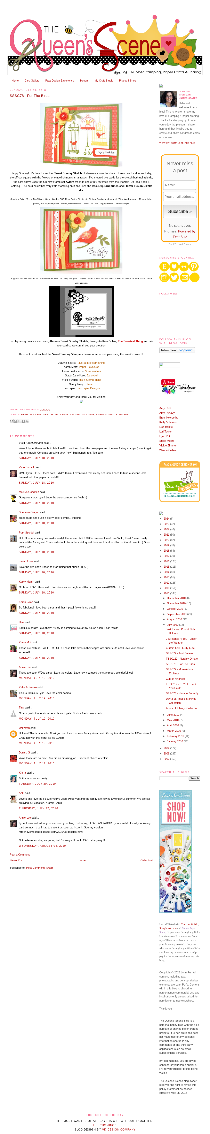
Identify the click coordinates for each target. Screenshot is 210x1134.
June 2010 (173, 714)
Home (15, 80)
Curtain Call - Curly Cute (180, 648)
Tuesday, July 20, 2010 (37, 783)
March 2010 (174, 730)
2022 (167, 529)
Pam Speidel (26, 532)
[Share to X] (19, 421)
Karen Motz (26, 642)
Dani (21, 622)
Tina (21, 707)
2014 (167, 572)
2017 (167, 556)
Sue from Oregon (29, 512)
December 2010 (176, 598)
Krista (22, 772)
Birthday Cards (31, 414)
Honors (84, 80)
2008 (167, 753)
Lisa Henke (166, 426)
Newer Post (16, 860)
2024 (167, 518)
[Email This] (11, 421)
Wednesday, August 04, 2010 (42, 845)
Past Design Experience (59, 80)
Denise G (24, 752)
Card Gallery (32, 80)
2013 (167, 577)
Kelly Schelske (28, 687)
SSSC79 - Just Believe (179, 653)
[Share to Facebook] (23, 421)
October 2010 (175, 608)
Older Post (146, 860)
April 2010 (173, 725)
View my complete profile (177, 143)
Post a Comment (20, 854)
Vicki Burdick (27, 467)
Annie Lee (25, 667)
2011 (167, 588)
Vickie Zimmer (168, 445)
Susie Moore (166, 440)
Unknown (24, 727)
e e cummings (105, 1125)
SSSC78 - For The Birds (29, 96)
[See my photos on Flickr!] (169, 366)
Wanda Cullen (167, 450)
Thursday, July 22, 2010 (38, 808)
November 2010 (176, 603)
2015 (167, 566)
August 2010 (175, 619)
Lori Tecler (165, 431)
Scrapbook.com (168, 928)
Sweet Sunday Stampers (112, 414)
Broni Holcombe (168, 417)
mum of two (26, 561)
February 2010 (176, 736)
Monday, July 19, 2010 (37, 678)
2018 (167, 550)
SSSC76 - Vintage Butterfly (182, 693)
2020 (167, 540)
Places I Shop (127, 80)
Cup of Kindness (176, 678)
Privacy (187, 244)
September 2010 (177, 614)
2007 (167, 758)
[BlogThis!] (15, 421)
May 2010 (173, 720)
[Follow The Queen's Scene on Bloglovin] (177, 352)
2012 (167, 582)
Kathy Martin (26, 581)
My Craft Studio (104, 80)
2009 (167, 748)
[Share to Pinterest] (27, 421)
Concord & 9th (189, 924)
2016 (167, 561)
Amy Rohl (165, 408)
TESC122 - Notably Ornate (182, 658)
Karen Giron (26, 602)
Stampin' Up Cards (82, 414)
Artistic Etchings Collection (182, 708)
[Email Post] (50, 409)
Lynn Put (164, 436)
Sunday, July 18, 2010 (36, 458)
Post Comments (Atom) (40, 867)
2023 (167, 524)
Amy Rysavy (167, 412)
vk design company (119, 1129)
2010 (167, 593)
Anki (21, 793)
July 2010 (173, 624)
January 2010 (175, 741)
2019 (167, 545)
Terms (178, 244)
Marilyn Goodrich (29, 491)
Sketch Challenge (55, 414)
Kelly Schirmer (168, 422)
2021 (167, 534)
